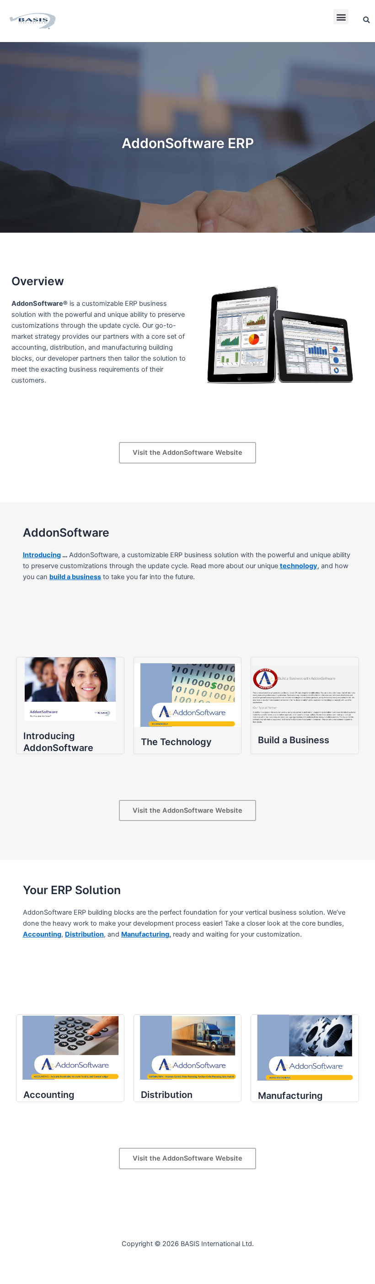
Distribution (84, 934)
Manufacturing (145, 934)
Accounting (42, 934)
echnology (300, 566)
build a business (75, 577)
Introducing (42, 555)
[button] (340, 16)
